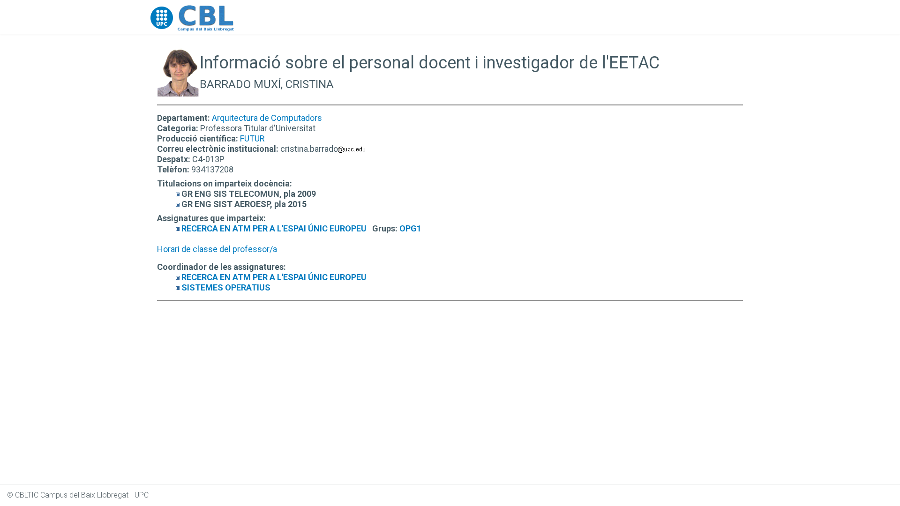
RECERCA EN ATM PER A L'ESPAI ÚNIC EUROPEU (274, 228)
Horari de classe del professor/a (217, 249)
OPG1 (410, 228)
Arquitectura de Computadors (267, 118)
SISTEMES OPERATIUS (225, 287)
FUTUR (252, 138)
